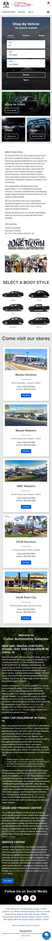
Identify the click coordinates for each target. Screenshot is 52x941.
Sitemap (23, 933)
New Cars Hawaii (18, 925)
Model (11, 61)
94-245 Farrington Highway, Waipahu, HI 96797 (32, 917)
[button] (8, 12)
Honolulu (18, 710)
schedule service (19, 871)
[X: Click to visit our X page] (26, 898)
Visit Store (26, 395)
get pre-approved (12, 831)
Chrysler (46, 688)
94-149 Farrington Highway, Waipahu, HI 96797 (32, 919)
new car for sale (33, 704)
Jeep (22, 686)
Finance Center (8, 837)
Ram (41, 686)
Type (10, 42)
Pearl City (39, 707)
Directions (21, 12)
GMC (17, 694)
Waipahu (5, 710)
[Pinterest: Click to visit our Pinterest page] (33, 898)
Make (11, 52)
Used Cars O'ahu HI (33, 925)
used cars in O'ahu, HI (39, 794)
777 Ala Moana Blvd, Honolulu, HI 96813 (32, 909)
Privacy (29, 933)
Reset (26, 80)
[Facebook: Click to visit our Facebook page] (18, 898)
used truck (23, 776)
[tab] (11, 35)
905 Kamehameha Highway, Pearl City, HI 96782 (32, 912)
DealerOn (17, 933)
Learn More (8, 881)
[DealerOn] (26, 931)
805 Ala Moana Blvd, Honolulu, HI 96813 (32, 914)
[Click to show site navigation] (48, 12)
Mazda (20, 696)
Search (26, 74)
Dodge (26, 688)
